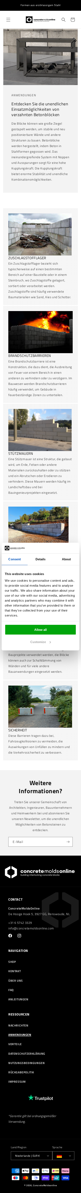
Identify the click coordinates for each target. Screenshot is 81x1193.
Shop (12, 962)
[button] (8, 19)
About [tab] (66, 559)
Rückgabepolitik (21, 1072)
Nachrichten (18, 1025)
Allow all (40, 629)
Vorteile (15, 1044)
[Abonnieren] (67, 842)
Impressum (17, 1081)
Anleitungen (18, 999)
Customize (38, 642)
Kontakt (14, 971)
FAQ (11, 990)
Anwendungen (19, 1034)
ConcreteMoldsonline (45, 1185)
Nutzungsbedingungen (26, 1063)
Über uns (15, 980)
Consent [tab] (14, 559)
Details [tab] (41, 559)
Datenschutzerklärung (26, 1053)
